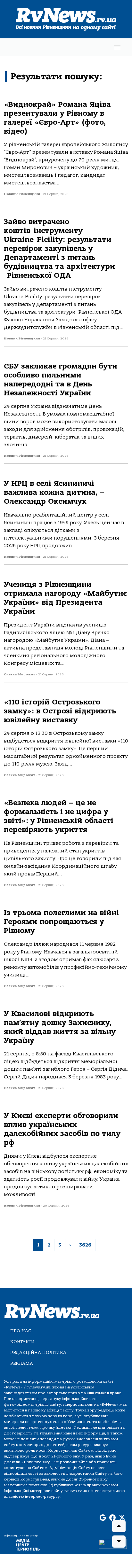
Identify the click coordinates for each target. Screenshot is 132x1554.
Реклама (21, 1363)
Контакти (22, 1341)
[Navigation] (117, 47)
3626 (85, 1245)
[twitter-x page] (122, 1518)
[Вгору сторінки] (119, 1526)
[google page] (103, 1518)
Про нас (20, 1330)
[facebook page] (112, 1518)
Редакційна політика (38, 1352)
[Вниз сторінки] (119, 1541)
